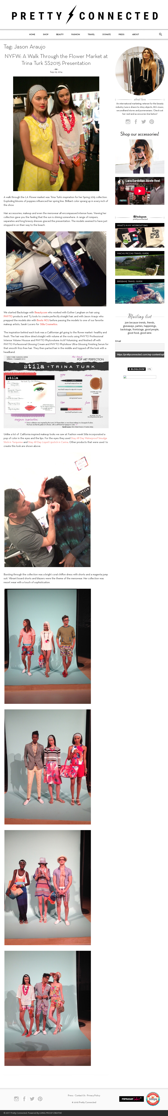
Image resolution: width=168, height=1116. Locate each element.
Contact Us (80, 1096)
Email (118, 341)
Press (121, 34)
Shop (45, 34)
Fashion (75, 34)
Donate (107, 34)
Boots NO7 (43, 320)
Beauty (59, 34)
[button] (160, 34)
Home (32, 34)
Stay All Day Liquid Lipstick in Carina (48, 442)
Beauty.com (40, 312)
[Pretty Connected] (84, 14)
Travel (91, 34)
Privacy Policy (93, 1096)
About (135, 34)
